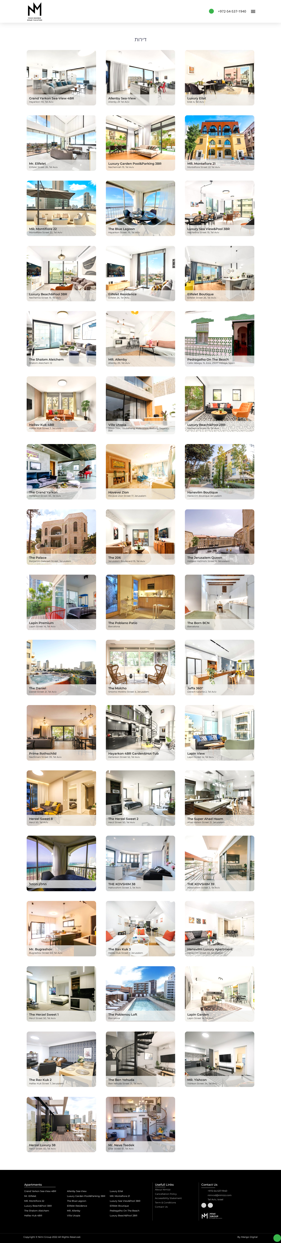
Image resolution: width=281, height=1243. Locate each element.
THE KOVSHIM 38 (121, 884)
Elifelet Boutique (200, 294)
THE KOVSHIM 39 (200, 884)
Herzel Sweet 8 (41, 819)
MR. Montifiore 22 (43, 229)
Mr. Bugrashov (40, 949)
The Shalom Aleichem (46, 359)
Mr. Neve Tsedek (121, 1145)
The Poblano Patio (122, 623)
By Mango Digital (247, 1237)
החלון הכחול (38, 884)
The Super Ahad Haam (205, 819)
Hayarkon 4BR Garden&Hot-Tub (133, 753)
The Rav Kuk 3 (119, 949)
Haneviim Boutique (202, 492)
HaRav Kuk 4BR (41, 425)
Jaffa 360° (195, 688)
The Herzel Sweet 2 (123, 819)
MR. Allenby (117, 359)
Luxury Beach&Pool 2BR (206, 425)
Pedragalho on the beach (208, 359)
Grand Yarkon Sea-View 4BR (51, 98)
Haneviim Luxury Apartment (210, 949)
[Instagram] (210, 1205)
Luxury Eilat (196, 98)
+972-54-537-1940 (232, 11)
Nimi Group (44, 1237)
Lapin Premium (41, 623)
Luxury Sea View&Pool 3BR (208, 229)
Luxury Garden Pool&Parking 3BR (134, 164)
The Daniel (37, 688)
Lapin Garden (198, 1014)
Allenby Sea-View (122, 98)
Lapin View (196, 753)
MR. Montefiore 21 (201, 164)
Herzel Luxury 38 (42, 1145)
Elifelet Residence (122, 294)
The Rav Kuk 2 (40, 1080)
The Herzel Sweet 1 (44, 1014)
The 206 (114, 558)
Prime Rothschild (42, 753)
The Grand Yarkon (43, 492)
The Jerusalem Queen (204, 558)
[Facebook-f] (203, 1205)
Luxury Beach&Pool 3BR (48, 294)
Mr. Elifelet (37, 164)
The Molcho (117, 688)
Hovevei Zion (119, 492)
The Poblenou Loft (122, 1014)
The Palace (38, 558)
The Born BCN (198, 623)
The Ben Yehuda (123, 1080)
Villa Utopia (117, 425)
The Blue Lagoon (121, 229)
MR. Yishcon (197, 1080)
